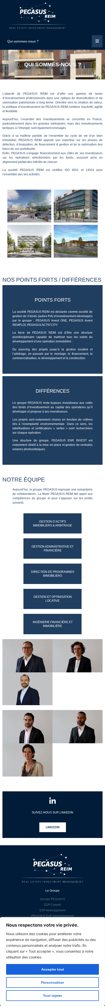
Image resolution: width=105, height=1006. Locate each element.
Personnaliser (52, 982)
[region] (52, 961)
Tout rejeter (52, 996)
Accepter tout (52, 969)
